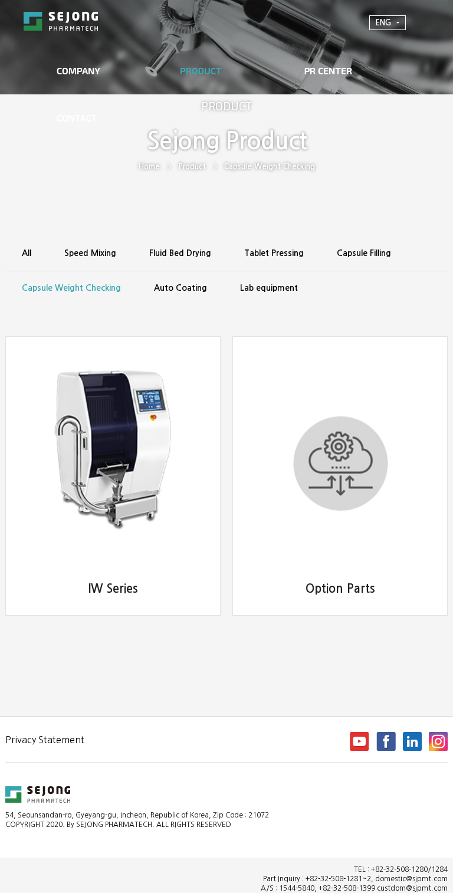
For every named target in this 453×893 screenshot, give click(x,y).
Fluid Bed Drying (180, 253)
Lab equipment (269, 288)
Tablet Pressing (274, 253)
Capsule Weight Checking (269, 166)
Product (192, 166)
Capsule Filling (364, 253)
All (26, 253)
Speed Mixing (90, 253)
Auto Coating (180, 288)
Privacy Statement (44, 739)
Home (149, 166)
